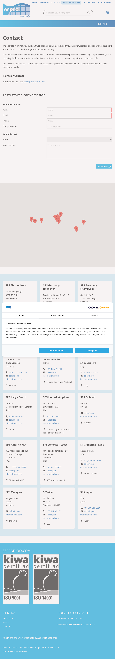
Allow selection (56, 350)
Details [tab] (94, 315)
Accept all (92, 350)
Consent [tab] (21, 315)
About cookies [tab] (57, 315)
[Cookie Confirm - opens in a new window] (98, 307)
